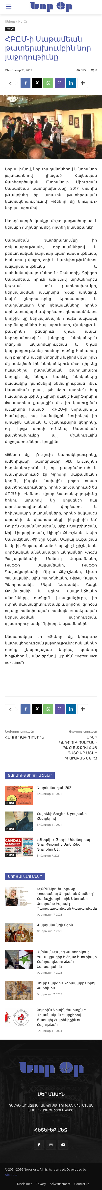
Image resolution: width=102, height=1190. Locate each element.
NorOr (22, 21)
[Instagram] (51, 1145)
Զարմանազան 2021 (55, 788)
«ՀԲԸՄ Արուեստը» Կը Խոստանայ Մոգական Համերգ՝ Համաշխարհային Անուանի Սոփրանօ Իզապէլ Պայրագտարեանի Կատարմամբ (67, 898)
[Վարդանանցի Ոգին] (19, 932)
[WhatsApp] (48, 83)
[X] (37, 83)
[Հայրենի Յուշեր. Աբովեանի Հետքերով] (19, 821)
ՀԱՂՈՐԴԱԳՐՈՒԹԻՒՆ (24, 737)
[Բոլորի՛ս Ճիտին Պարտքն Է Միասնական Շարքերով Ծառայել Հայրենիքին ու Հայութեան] (19, 1017)
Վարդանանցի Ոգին (55, 925)
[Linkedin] (71, 83)
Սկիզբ (10, 21)
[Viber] (60, 83)
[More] (82, 83)
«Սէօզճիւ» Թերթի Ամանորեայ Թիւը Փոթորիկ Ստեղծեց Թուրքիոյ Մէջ (63, 844)
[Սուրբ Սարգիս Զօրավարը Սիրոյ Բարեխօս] (19, 990)
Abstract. (11, 1175)
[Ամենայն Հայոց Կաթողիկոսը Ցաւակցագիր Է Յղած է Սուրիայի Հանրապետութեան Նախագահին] (19, 959)
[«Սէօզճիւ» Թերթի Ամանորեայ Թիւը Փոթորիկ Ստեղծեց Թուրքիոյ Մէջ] (19, 847)
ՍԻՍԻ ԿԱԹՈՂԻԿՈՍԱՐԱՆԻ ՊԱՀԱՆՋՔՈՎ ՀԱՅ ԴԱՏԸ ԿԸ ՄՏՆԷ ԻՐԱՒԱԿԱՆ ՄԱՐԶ (78, 747)
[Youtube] (63, 1145)
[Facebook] (25, 83)
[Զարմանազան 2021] (19, 795)
